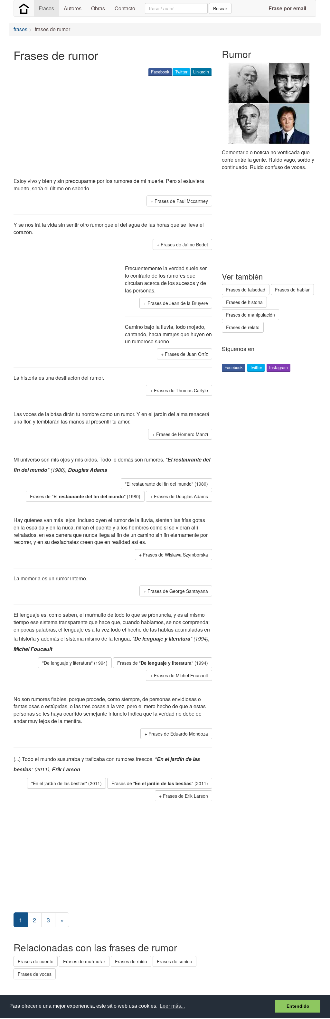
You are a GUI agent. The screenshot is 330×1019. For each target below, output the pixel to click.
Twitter (181, 72)
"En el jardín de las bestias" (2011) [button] (66, 783)
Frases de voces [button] (35, 974)
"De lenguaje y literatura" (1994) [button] (75, 663)
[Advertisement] (131, 127)
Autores (72, 8)
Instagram (278, 367)
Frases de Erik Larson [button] (185, 796)
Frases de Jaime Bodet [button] (184, 244)
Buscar (220, 8)
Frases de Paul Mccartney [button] (181, 201)
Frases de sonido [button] (174, 961)
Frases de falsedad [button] (245, 289)
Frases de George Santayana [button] (177, 591)
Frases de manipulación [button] (250, 314)
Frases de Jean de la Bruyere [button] (177, 303)
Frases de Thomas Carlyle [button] (181, 390)
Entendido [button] (298, 1006)
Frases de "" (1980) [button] (85, 496)
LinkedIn (201, 72)
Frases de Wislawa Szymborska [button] (175, 554)
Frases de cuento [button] (35, 961)
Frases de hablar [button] (292, 289)
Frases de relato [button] (242, 327)
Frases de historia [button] (244, 302)
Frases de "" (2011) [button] (159, 783)
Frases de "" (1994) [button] (162, 663)
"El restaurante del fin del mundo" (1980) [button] (166, 484)
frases (20, 29)
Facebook (160, 72)
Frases (46, 8)
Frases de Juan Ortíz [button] (186, 354)
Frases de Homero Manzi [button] (182, 434)
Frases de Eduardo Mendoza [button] (178, 733)
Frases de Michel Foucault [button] (181, 675)
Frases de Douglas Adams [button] (181, 496)
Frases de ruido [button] (131, 961)
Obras (98, 8)
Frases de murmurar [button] (84, 961)
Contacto (125, 8)
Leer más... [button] (172, 1006)
